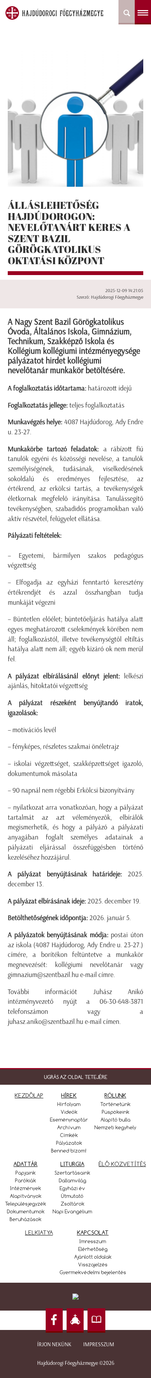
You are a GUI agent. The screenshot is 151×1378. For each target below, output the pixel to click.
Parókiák (25, 1180)
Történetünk (115, 1104)
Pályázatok (69, 1143)
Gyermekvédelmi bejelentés (93, 1272)
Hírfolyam (69, 1104)
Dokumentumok (26, 1211)
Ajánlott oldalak (93, 1257)
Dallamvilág (72, 1180)
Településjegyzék (25, 1204)
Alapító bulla (115, 1120)
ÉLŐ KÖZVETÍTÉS (122, 1164)
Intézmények (25, 1188)
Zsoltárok (72, 1204)
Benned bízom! (69, 1150)
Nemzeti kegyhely (115, 1127)
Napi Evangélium (72, 1211)
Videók (69, 1112)
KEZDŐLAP (29, 1095)
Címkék (69, 1135)
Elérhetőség (93, 1249)
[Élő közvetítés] (75, 1320)
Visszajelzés (93, 1264)
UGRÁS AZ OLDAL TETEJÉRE (75, 1077)
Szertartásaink (72, 1173)
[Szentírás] (96, 1320)
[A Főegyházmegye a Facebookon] (54, 1320)
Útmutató (72, 1196)
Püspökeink (115, 1112)
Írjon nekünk (54, 1344)
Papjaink (25, 1173)
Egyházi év (72, 1188)
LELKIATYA (39, 1232)
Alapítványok (25, 1196)
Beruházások (25, 1219)
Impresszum (98, 1344)
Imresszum (92, 1241)
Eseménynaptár (69, 1120)
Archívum (69, 1127)
